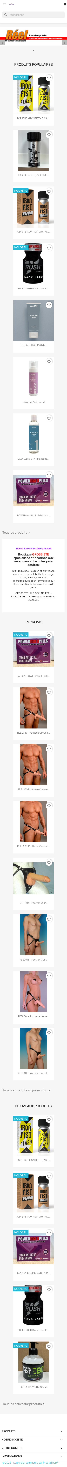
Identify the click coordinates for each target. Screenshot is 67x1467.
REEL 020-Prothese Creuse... (33, 846)
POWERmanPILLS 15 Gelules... (33, 515)
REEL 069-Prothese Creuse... (33, 732)
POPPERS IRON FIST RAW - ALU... (33, 231)
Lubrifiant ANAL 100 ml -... (33, 345)
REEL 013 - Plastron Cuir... (33, 959)
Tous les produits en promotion (26, 1090)
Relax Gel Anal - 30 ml (33, 402)
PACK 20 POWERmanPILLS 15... (33, 676)
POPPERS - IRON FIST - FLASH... (33, 118)
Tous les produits (16, 533)
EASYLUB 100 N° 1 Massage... (33, 458)
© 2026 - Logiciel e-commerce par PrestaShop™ (30, 1462)
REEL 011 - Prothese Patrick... (33, 1073)
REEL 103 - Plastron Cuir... (33, 902)
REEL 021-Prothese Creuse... (34, 789)
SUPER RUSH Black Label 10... (33, 288)
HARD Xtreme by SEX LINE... (33, 175)
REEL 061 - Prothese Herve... (33, 1016)
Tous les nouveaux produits (24, 1404)
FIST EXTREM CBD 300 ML (34, 1386)
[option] (33, 39)
